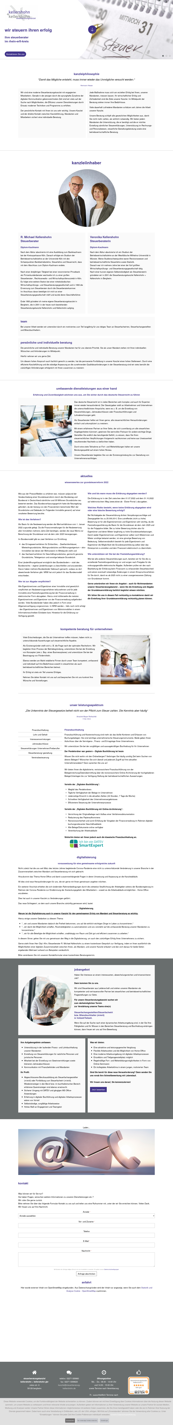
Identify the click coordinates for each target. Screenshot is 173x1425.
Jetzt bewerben (98, 1089)
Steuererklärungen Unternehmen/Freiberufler (40, 748)
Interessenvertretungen (40, 739)
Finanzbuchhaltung (40, 729)
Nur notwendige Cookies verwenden (87, 1420)
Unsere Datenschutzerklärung (123, 1414)
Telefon (86, 1231)
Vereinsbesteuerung (40, 757)
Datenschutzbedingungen (111, 1269)
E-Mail (86, 1240)
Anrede (86, 1211)
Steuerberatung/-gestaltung (40, 752)
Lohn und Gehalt (40, 734)
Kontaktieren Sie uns (15, 54)
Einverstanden (70, 1420)
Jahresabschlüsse (40, 743)
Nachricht (86, 1250)
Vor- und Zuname (86, 1221)
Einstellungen (104, 1420)
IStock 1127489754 (170, 56)
